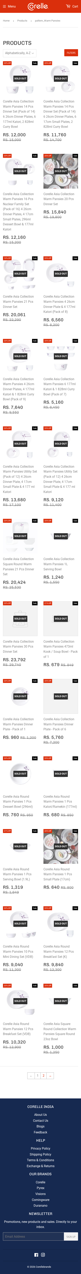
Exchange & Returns (40, 1166)
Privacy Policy (40, 1148)
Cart (75, 6)
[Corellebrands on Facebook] (36, 1255)
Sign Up (70, 1237)
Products (22, 20)
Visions (40, 1194)
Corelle (40, 1182)
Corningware (40, 1200)
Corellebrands (43, 1266)
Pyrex (40, 1188)
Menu (12, 6)
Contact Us (40, 1121)
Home (6, 20)
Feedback (40, 1132)
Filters (71, 53)
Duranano (40, 1205)
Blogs (40, 1126)
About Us (40, 1115)
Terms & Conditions (40, 1160)
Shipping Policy (40, 1154)
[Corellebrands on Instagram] (43, 1255)
